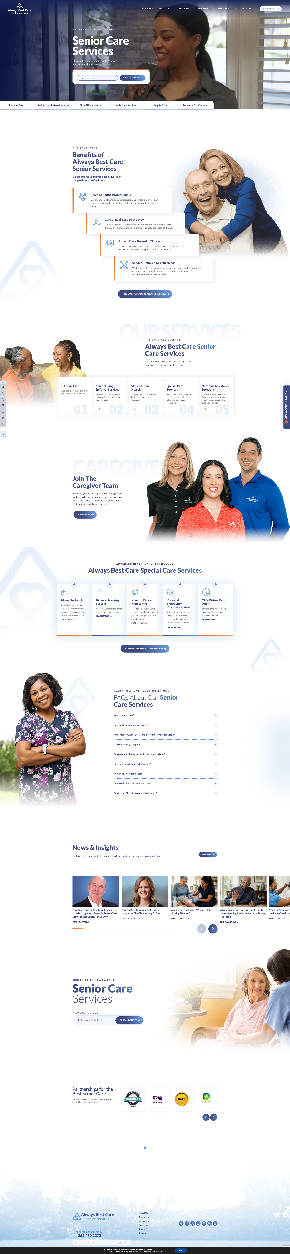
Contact (143, 1229)
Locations (165, 8)
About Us (143, 1213)
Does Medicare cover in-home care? (132, 783)
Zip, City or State (86, 74)
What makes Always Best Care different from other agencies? (146, 734)
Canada (142, 1233)
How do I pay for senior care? (128, 773)
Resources (144, 1221)
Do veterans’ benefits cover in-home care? (135, 793)
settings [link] (163, 1251)
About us (247, 8)
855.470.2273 (89, 1235)
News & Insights (225, 8)
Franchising (203, 8)
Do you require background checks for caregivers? (139, 754)
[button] (213, 928)
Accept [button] (181, 1250)
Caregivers (184, 8)
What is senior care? (124, 715)
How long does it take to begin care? (132, 764)
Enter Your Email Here (85, 1013)
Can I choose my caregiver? (128, 744)
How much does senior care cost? (131, 725)
